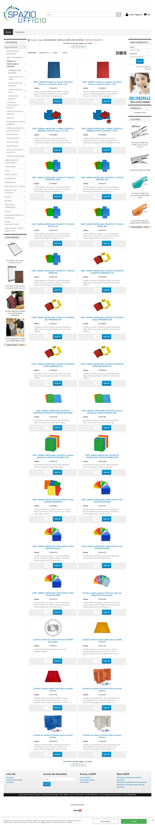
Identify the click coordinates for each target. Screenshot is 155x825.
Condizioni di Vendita (14, 780)
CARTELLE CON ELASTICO (14, 71)
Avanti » (82, 47)
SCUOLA (8, 211)
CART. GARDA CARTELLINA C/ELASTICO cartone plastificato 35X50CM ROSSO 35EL (102, 411)
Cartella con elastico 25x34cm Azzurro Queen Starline (53, 736)
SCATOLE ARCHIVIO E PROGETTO (15, 151)
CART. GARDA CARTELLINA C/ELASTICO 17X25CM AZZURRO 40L (102, 178)
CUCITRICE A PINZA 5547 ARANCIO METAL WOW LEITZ (140, 222)
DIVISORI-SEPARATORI (15, 156)
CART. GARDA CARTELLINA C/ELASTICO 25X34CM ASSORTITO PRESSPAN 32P (102, 271)
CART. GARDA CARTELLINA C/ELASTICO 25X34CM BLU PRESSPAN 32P (53, 318)
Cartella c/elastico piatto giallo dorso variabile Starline (102, 640)
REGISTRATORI (12, 146)
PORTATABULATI (13, 138)
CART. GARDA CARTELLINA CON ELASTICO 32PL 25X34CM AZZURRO (102, 500)
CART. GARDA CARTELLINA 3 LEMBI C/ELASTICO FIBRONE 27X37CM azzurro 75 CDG (53, 129)
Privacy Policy (85, 777)
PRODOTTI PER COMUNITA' (11, 191)
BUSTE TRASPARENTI (15, 57)
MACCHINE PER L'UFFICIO (15, 186)
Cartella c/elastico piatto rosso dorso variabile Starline (53, 689)
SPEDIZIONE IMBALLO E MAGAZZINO (14, 216)
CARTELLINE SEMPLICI (13, 97)
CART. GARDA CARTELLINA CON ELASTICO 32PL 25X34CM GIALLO (53, 547)
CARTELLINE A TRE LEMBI (15, 78)
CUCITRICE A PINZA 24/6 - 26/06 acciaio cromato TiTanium (140, 145)
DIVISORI (10, 118)
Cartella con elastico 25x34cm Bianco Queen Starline (102, 736)
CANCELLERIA (10, 166)
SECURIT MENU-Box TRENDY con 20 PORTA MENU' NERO (15, 340)
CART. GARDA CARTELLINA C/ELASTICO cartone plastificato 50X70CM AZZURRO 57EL (53, 456)
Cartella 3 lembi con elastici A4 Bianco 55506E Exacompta (53, 640)
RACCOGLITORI (13, 142)
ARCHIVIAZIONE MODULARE (13, 52)
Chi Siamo (10, 777)
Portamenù (12, 237)
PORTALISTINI (12, 134)
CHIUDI (153, 820)
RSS (22, 345)
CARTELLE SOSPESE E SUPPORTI (15, 112)
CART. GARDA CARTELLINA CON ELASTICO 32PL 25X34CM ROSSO (102, 547)
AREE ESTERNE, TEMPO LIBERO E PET (14, 229)
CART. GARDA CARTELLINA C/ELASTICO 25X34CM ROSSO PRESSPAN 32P (53, 365)
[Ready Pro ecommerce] (77, 810)
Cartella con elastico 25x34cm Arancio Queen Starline (102, 689)
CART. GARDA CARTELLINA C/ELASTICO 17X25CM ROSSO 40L (102, 225)
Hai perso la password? (143, 67)
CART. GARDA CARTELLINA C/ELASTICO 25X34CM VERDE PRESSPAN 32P (102, 365)
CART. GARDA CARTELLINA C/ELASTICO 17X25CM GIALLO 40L (53, 225)
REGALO (8, 197)
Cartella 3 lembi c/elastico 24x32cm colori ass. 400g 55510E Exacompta (102, 594)
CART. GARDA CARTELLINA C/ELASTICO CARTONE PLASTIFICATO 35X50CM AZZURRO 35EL (53, 412)
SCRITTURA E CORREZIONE (10, 206)
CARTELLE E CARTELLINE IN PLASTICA (13, 105)
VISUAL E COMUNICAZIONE (12, 223)
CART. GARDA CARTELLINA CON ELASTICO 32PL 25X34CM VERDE (53, 594)
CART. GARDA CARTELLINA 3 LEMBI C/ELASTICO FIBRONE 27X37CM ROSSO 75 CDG (102, 129)
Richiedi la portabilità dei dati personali (132, 782)
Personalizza (105, 821)
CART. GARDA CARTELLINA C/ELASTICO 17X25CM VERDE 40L (53, 271)
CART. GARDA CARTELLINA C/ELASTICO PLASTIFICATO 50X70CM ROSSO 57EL (102, 456)
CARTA (7, 170)
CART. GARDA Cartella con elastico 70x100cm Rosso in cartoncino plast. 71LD (102, 83)
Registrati (148, 69)
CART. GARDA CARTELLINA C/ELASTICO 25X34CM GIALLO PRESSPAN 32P (102, 318)
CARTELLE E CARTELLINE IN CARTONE (13, 64)
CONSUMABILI (10, 178)
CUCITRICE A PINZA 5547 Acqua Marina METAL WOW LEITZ (139, 195)
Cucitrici (135, 119)
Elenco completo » (12, 345)
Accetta (134, 821)
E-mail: (132, 47)
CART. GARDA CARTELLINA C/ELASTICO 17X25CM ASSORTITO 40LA (53, 178)
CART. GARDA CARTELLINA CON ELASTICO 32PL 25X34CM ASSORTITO (53, 500)
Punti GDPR (84, 782)
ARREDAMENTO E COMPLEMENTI (12, 161)
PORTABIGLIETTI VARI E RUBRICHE (16, 123)
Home (8, 32)
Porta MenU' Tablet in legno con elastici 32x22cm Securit (15, 287)
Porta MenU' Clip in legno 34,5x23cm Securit (15, 262)
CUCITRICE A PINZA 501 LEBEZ (140, 170)
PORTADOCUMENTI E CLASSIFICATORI (15, 129)
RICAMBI (8, 201)
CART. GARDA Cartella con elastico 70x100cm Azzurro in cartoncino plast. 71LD (53, 83)
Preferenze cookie (77, 804)
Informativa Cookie (87, 780)
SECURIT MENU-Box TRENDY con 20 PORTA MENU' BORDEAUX (15, 313)
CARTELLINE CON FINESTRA (15, 84)
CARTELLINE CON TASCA (15, 90)
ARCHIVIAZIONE (11, 47)
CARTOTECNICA (11, 174)
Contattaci (19, 32)
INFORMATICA (10, 182)
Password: (133, 53)
